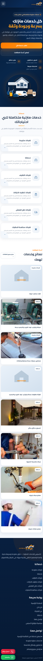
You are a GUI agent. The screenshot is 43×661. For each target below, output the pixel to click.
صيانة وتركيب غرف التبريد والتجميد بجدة (28, 327)
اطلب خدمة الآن (21, 45)
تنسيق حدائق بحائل (34, 428)
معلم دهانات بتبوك (34, 529)
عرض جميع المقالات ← (8, 255)
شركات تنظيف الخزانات (34, 582)
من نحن (39, 607)
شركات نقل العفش (35, 586)
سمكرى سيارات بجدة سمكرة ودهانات (29, 360)
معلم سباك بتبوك (35, 495)
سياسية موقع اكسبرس (34, 623)
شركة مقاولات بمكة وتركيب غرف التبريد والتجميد (25, 394)
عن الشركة (38, 611)
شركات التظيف (37, 578)
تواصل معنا (38, 619)
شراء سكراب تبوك (35, 293)
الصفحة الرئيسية (36, 603)
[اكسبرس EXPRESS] (33, 4)
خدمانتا (39, 574)
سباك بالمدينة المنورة (33, 461)
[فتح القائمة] (3, 3)
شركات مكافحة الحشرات (33, 590)
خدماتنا (39, 615)
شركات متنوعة (37, 570)
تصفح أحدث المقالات (21, 52)
